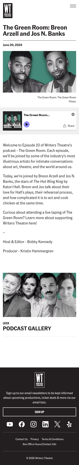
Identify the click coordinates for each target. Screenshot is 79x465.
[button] (73, 6)
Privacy (34, 439)
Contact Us (22, 439)
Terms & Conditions (52, 439)
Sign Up (39, 412)
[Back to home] (8, 10)
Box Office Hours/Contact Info (39, 444)
